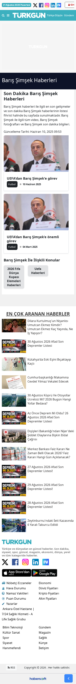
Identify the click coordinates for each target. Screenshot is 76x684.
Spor (6, 638)
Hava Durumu (16, 588)
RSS (12, 667)
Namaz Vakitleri (17, 593)
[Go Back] (68, 678)
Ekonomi (45, 583)
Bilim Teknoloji (13, 627)
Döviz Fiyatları (48, 588)
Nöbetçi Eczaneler (19, 583)
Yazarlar (12, 604)
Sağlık (43, 638)
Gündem (45, 627)
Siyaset (7, 643)
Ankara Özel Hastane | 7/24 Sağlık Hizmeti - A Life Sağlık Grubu (18, 614)
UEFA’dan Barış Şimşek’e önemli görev (33, 239)
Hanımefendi (12, 648)
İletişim (44, 648)
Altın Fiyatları (48, 598)
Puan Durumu (16, 598)
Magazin (45, 632)
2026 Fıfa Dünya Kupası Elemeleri (14, 277)
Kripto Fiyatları (49, 593)
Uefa (38, 271)
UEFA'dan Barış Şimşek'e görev (32, 178)
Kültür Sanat (11, 632)
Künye (43, 643)
